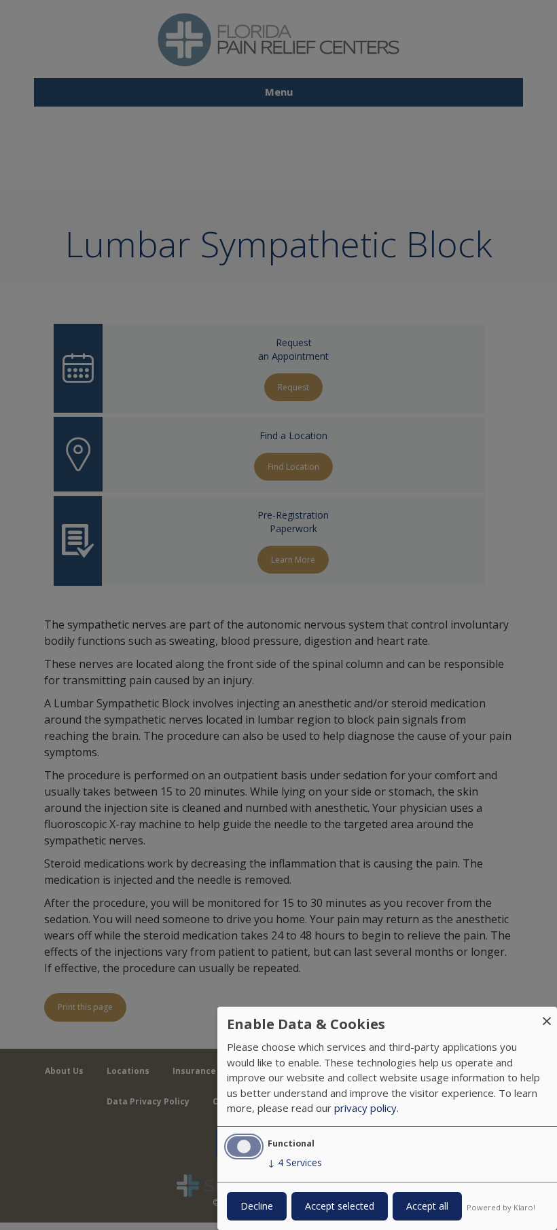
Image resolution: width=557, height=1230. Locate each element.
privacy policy (365, 1108)
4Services (295, 1162)
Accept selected (339, 1205)
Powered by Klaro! (501, 1207)
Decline (256, 1205)
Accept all (427, 1205)
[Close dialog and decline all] (547, 1015)
